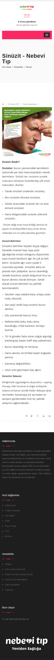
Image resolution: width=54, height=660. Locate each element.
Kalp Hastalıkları (12, 585)
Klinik (7, 521)
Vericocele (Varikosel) (15, 569)
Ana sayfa (6, 67)
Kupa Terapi (10, 526)
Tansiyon (9, 590)
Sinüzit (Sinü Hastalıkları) (16, 580)
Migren (8, 564)
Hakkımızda (10, 505)
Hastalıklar (10, 516)
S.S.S (7, 531)
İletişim (8, 536)
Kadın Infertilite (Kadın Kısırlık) (19, 574)
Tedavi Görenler (12, 510)
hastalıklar (18, 67)
